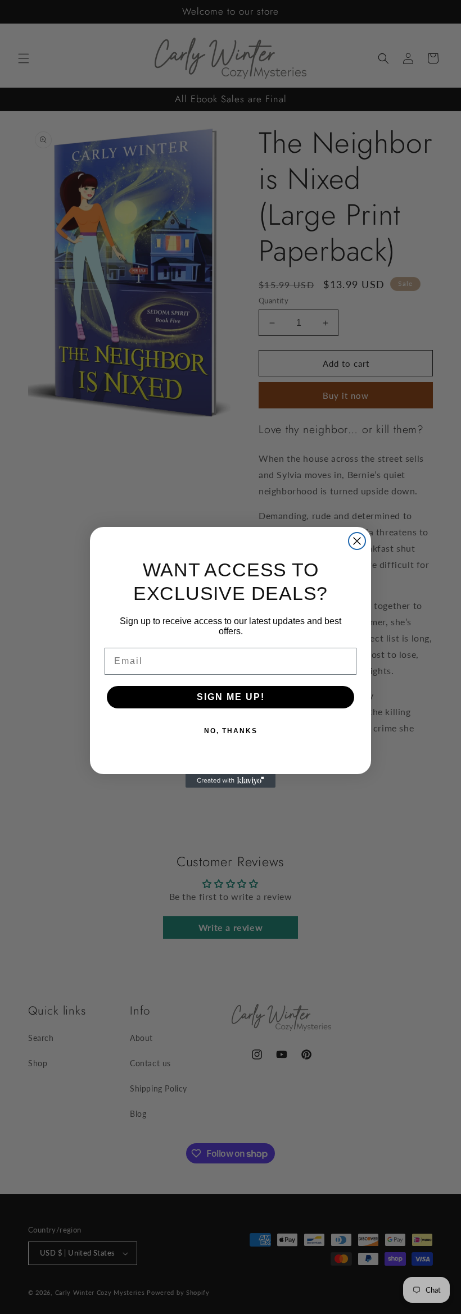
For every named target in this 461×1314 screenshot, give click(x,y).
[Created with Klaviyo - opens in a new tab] (230, 781)
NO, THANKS (230, 731)
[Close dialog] (357, 541)
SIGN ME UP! (231, 697)
